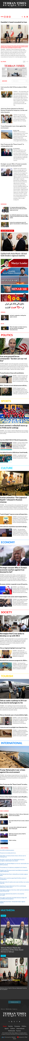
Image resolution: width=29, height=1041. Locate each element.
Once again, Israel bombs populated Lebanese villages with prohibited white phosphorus (13, 898)
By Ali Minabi (16, 148)
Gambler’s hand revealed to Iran (14, 22)
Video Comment (4, 811)
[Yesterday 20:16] (6, 391)
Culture (7, 468)
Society (6, 612)
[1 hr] (7, 118)
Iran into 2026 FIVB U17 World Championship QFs (14, 440)
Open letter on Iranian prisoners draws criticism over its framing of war (13, 856)
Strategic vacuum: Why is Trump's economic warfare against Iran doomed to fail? (14, 164)
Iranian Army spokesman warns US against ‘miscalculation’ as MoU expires (19, 223)
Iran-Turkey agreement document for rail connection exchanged (12, 894)
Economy (8, 542)
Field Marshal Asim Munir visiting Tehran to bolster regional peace (14, 874)
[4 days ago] (4, 835)
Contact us (14, 1009)
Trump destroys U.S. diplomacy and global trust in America (13, 867)
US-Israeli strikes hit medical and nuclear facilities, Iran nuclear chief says (14, 882)
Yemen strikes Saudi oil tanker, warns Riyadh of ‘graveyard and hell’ (14, 797)
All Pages (3, 61)
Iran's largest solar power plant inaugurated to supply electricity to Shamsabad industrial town (14, 596)
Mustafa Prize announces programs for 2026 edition (14, 660)
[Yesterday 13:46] (4, 822)
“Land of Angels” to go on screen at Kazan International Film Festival (14, 514)
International (11, 743)
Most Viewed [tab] (4, 847)
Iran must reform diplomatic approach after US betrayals (18, 827)
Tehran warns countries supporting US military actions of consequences (13, 878)
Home (5, 1026)
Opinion (3, 312)
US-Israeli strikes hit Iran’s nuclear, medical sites (19, 821)
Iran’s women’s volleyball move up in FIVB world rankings (13, 426)
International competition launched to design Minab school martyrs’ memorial (14, 526)
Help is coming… (13, 840)
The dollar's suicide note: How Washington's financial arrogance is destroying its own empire (12, 860)
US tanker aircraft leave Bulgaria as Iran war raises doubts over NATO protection (14, 864)
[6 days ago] (4, 842)
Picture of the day (7, 230)
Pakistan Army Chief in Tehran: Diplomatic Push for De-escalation (19, 814)
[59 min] (14, 346)
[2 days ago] (4, 828)
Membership (9, 1009)
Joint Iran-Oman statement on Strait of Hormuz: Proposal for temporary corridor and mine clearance (14, 110)
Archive (4, 81)
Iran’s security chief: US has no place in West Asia (14, 88)
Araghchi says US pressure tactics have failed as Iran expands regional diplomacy (14, 871)
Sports (6, 401)
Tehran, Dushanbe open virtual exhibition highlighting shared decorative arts (14, 715)
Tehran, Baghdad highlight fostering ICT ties (13, 648)
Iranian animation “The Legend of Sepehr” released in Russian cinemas (13, 499)
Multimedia (8, 910)
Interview (3, 204)
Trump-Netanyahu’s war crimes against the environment (13, 127)
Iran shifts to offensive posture (7, 850)
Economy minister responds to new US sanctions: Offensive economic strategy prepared (14, 584)
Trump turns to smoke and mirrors (8, 853)
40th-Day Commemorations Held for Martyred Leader (17, 834)
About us (3, 1009)
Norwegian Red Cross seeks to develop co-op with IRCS (12, 634)
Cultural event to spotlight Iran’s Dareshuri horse (14, 727)
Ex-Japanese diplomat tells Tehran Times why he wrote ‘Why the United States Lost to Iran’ (18, 209)
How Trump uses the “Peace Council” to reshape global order (12, 145)
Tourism (7, 676)
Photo (3, 915)
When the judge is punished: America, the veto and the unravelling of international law (18, 328)
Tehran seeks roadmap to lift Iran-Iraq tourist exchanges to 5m (13, 701)
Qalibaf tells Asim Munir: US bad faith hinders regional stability (14, 254)
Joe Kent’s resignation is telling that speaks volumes (18, 316)
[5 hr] (14, 623)
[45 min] (7, 94)
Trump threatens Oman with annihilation (12, 373)
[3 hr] (14, 689)
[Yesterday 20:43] (14, 241)
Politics (7, 335)
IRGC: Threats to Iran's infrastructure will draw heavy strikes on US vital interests (14, 385)
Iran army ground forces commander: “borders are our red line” (13, 358)
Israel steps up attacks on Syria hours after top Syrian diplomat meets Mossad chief (14, 890)
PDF (27, 61)
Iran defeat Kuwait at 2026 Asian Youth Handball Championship (14, 452)
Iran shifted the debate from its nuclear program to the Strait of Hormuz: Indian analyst (19, 216)
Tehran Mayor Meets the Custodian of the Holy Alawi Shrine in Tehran (12, 950)
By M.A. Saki (16, 130)
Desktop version (14, 1002)
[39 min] (14, 483)
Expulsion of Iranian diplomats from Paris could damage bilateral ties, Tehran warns (13, 886)
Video (3, 956)
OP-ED (2, 323)
